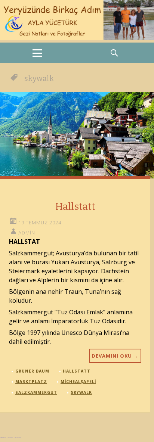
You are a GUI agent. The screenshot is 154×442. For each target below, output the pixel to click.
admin (26, 232)
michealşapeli (78, 381)
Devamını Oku (115, 355)
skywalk (81, 392)
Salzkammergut (36, 392)
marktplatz (31, 381)
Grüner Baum (32, 371)
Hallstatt (75, 206)
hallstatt (76, 371)
